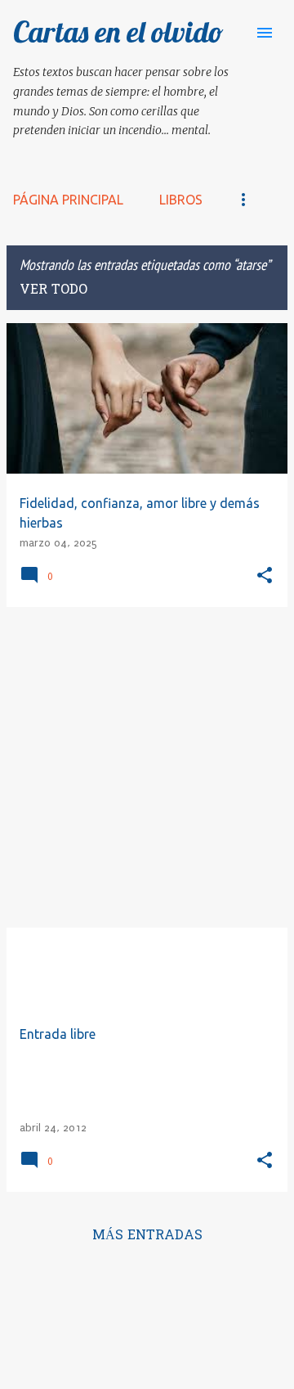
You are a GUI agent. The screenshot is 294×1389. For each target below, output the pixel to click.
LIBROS (181, 199)
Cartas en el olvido (118, 31)
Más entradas (147, 1236)
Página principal (68, 199)
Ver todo (53, 290)
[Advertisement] (147, 767)
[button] (264, 576)
